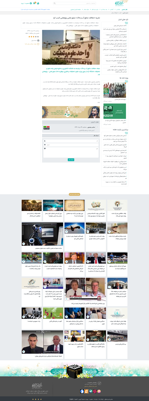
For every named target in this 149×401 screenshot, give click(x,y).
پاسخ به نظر (46, 129)
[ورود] (38, 399)
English (71, 399)
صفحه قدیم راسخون (76, 10)
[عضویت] (35, 399)
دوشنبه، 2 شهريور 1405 (45, 9)
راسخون (124, 10)
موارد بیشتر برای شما (30, 44)
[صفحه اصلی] (41, 399)
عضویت (27, 3)
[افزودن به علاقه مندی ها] (33, 399)
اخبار (120, 13)
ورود (22, 3)
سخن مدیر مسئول (109, 399)
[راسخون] (121, 6)
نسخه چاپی (34, 40)
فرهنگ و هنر (114, 13)
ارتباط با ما (101, 399)
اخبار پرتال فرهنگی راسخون (90, 386)
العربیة (76, 399)
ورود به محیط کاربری (83, 399)
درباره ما (96, 399)
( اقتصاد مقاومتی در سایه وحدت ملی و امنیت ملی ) (31, 9)
